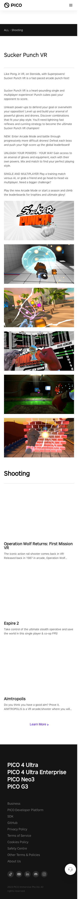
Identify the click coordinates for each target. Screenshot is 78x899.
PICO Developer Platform (25, 810)
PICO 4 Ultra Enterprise (36, 772)
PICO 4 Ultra (22, 764)
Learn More (38, 724)
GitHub (12, 823)
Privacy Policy (17, 829)
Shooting (17, 30)
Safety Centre (17, 848)
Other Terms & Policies (23, 855)
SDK (10, 816)
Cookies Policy (17, 842)
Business (13, 803)
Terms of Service (19, 836)
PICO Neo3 (21, 779)
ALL (6, 30)
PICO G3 (17, 786)
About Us (14, 861)
